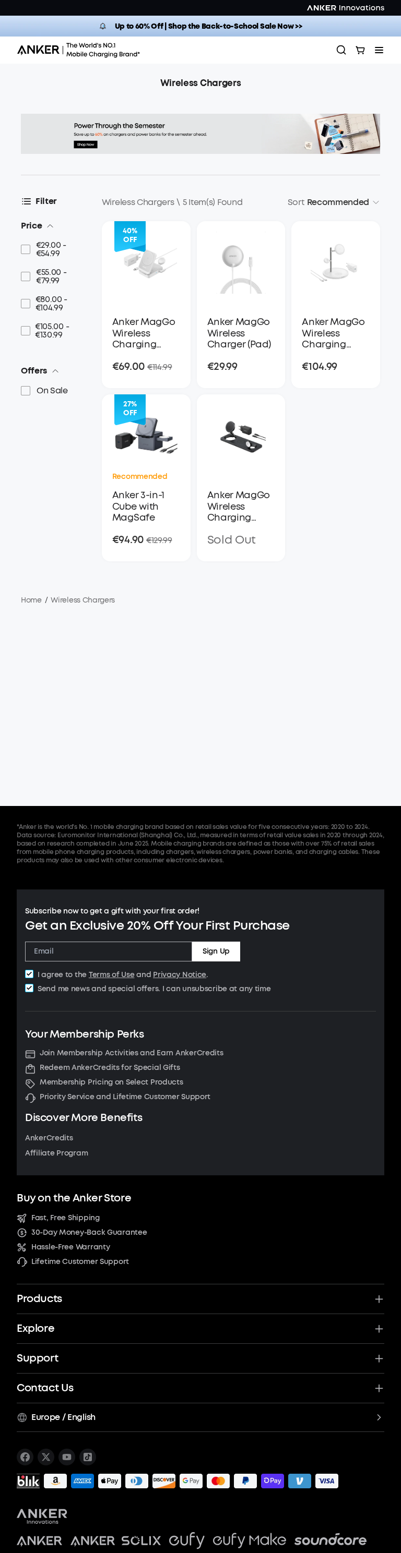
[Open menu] (379, 50)
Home (31, 600)
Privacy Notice (179, 975)
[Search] (341, 50)
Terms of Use (112, 975)
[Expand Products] (379, 1299)
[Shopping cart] (360, 50)
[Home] (82, 50)
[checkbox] (29, 974)
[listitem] (25, 1457)
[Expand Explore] (379, 1328)
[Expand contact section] (379, 1388)
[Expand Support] (379, 1358)
